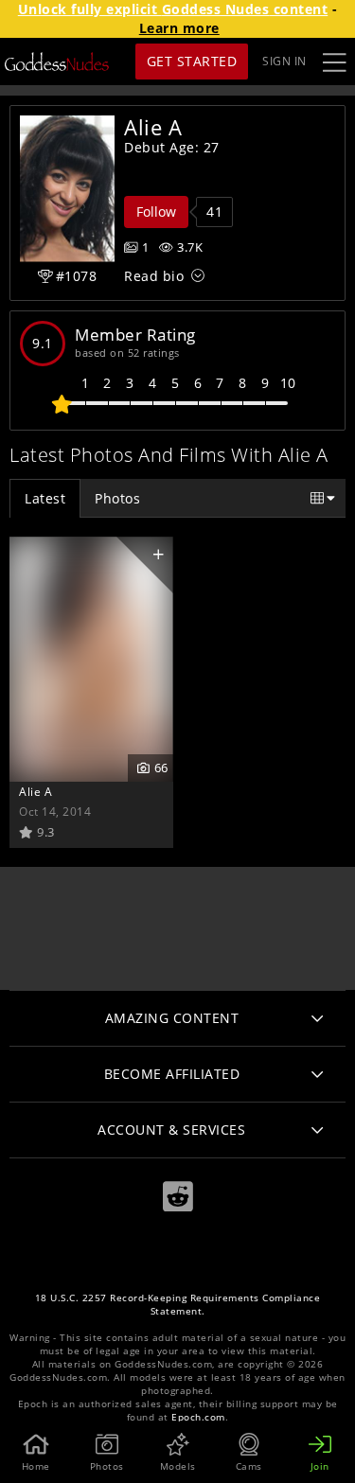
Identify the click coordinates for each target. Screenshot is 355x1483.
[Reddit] (178, 1197)
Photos (117, 498)
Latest (45, 498)
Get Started (192, 61)
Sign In (284, 61)
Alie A (35, 791)
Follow (156, 212)
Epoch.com (198, 1417)
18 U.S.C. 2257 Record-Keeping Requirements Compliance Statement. (178, 1304)
